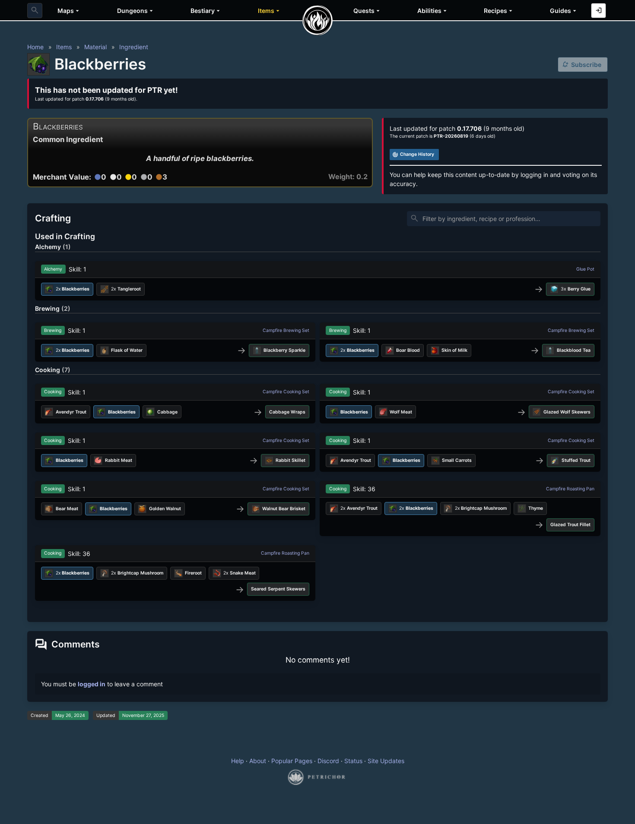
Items (64, 47)
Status (353, 760)
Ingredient (133, 47)
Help (237, 760)
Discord (328, 760)
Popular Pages (291, 760)
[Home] (317, 20)
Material (95, 47)
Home (35, 47)
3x (576, 289)
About (257, 760)
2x (126, 289)
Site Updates (386, 760)
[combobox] (34, 10)
